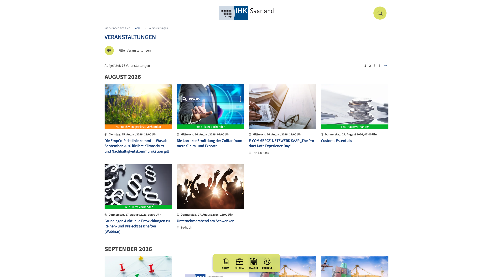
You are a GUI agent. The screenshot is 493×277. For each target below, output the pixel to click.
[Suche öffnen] (379, 13)
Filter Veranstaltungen (134, 50)
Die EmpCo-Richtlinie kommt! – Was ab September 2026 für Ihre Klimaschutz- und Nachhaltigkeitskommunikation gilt (137, 146)
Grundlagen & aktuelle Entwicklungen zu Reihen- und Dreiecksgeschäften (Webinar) (137, 226)
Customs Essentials (336, 141)
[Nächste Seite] (385, 65)
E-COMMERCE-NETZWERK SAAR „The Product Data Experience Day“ (282, 143)
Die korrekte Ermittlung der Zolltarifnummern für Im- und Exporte (210, 143)
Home (136, 28)
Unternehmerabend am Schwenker (205, 221)
